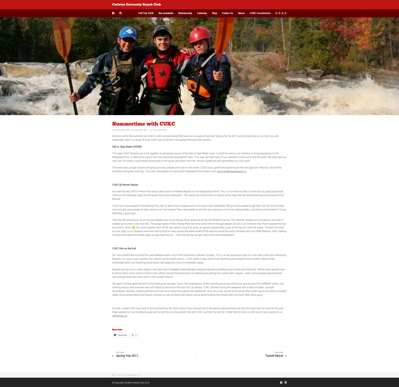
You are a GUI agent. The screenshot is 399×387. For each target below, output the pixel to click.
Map (214, 13)
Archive (119, 375)
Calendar (202, 13)
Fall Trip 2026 (146, 13)
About (241, 13)
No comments (160, 129)
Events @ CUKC (122, 129)
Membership (185, 13)
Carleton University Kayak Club (136, 4)
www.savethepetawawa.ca (231, 171)
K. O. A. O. (281, 13)
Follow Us (227, 13)
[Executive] (199, 66)
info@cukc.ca (119, 315)
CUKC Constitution (260, 13)
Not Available (166, 13)
